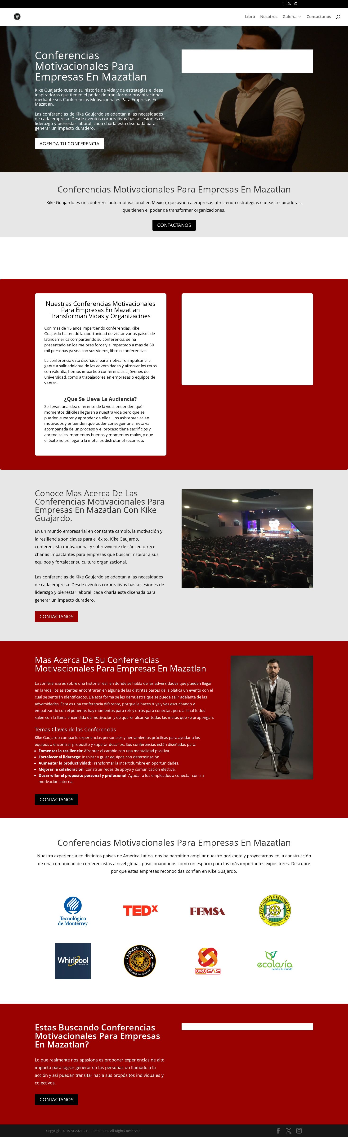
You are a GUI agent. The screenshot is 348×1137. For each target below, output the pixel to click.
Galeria (290, 17)
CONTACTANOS (174, 225)
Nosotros (268, 17)
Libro (250, 17)
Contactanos (319, 17)
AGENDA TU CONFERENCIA (69, 143)
